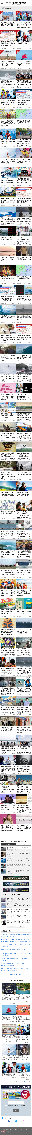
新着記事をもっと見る (16, 974)
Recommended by (20, 1081)
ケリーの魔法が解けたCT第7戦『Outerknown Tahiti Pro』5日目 (18, 866)
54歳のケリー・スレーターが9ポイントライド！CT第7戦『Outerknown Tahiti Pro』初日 (19, 860)
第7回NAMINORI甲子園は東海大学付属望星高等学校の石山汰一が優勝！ (15, 935)
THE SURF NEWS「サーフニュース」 (14, 1129)
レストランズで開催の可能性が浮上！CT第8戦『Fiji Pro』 (14, 959)
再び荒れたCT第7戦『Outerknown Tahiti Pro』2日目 (19, 870)
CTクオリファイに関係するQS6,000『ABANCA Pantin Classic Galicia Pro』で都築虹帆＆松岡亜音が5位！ (15, 940)
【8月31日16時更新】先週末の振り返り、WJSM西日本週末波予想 (15, 945)
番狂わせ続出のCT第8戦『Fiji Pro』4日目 (13, 949)
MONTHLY (8, 844)
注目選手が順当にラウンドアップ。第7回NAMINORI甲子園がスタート (13, 964)
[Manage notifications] (3, 1131)
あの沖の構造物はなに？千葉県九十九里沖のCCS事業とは (18, 848)
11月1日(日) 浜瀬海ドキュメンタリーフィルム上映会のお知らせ (15, 954)
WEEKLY (23, 844)
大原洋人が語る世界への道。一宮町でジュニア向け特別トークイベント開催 (15, 969)
